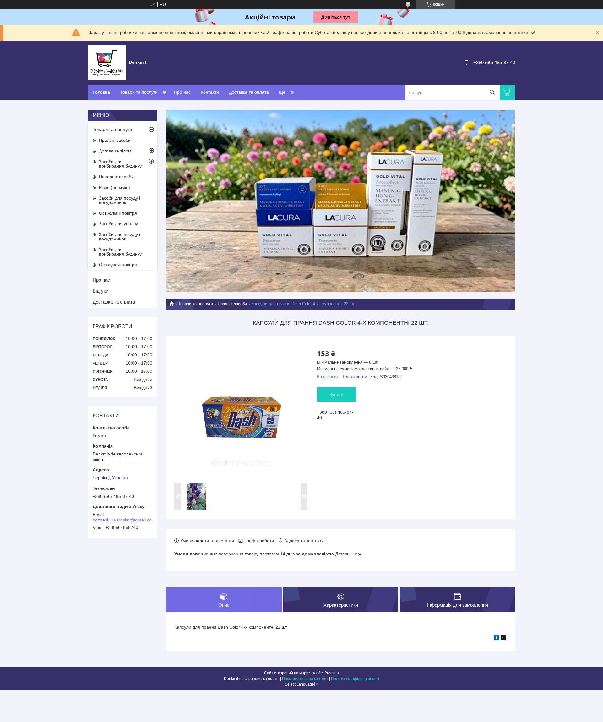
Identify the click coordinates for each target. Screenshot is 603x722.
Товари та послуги (139, 92)
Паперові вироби (116, 176)
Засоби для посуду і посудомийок (119, 200)
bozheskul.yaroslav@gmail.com (124, 519)
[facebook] (496, 638)
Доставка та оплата (249, 92)
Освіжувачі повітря (118, 213)
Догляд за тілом (115, 150)
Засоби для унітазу (118, 223)
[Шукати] (492, 92)
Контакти (210, 92)
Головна (101, 92)
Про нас (182, 92)
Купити (336, 394)
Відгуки (100, 291)
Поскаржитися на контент (305, 678)
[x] (503, 638)
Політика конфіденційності (355, 678)
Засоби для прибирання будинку (120, 163)
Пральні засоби (232, 303)
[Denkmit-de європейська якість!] (107, 62)
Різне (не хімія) (114, 187)
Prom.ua (331, 673)
